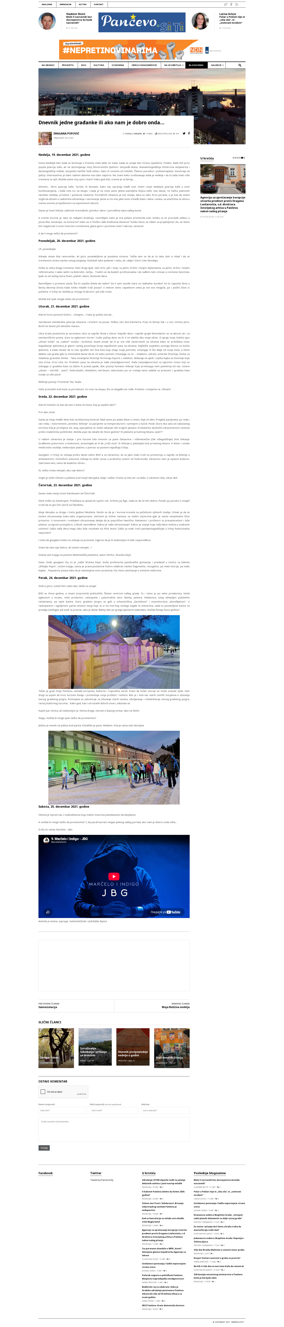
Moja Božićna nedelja (176, 1007)
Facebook (45, 1173)
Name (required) (46, 1104)
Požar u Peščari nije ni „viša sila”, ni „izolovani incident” (232, 19)
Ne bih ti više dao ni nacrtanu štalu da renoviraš (219, 1266)
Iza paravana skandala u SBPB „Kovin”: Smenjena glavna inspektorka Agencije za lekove (221, 201)
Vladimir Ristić (75, 14)
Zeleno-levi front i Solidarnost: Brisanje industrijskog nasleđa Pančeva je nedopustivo (163, 1207)
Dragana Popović (66, 133)
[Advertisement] (114, 966)
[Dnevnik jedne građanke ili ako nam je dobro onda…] (142, 106)
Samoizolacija (47, 1007)
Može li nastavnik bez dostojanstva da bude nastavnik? (79, 19)
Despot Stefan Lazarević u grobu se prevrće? (217, 1258)
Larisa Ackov (227, 14)
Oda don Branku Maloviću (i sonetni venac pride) (219, 1249)
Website (145, 1104)
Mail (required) (97, 1104)
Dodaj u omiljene (133, 133)
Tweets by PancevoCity (101, 1179)
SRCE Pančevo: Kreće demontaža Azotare (163, 1305)
